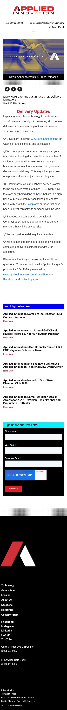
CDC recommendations (44, 138)
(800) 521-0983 (9, 650)
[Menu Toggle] (33, 31)
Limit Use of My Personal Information (17, 697)
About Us (6, 599)
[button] (7, 89)
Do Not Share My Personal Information (18, 701)
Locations (7, 604)
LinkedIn (25, 279)
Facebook (9, 279)
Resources (7, 609)
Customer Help (9, 614)
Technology (7, 585)
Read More (8, 321)
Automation (8, 590)
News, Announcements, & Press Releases (33, 77)
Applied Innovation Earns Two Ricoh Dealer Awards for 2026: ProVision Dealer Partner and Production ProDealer (32, 400)
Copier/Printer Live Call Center (17, 646)
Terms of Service (8, 694)
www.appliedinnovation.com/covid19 (24, 274)
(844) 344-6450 (9, 664)
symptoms (33, 204)
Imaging (5, 595)
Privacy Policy (7, 690)
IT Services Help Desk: (13, 659)
